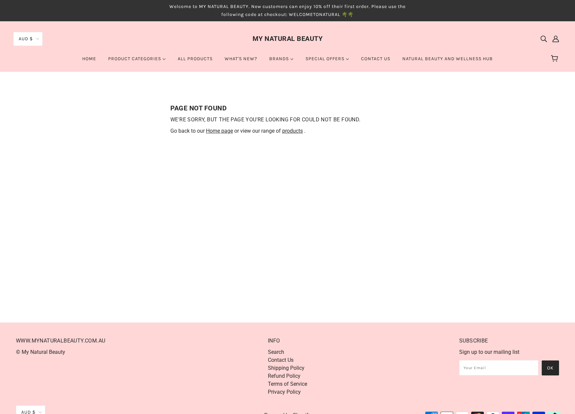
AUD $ (26, 39)
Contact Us (280, 360)
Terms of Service (287, 384)
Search (276, 352)
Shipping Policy (286, 368)
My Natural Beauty (288, 39)
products (292, 131)
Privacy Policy (284, 392)
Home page (219, 131)
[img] (544, 38)
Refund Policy (284, 376)
